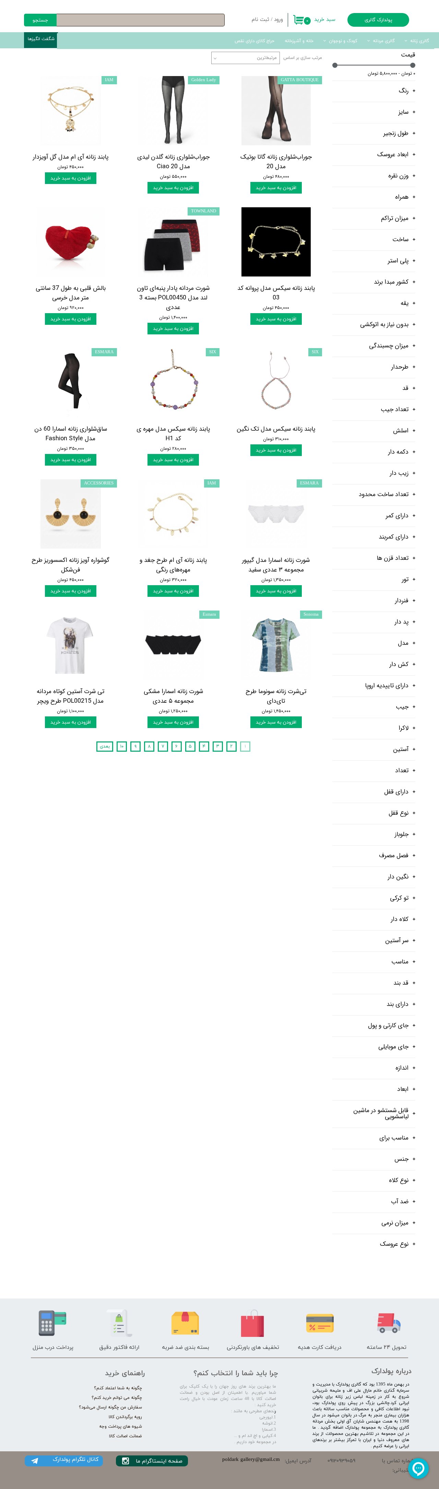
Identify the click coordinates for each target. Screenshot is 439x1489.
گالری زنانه (419, 41)
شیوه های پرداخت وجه (120, 1427)
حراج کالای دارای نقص (254, 41)
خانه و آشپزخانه (299, 41)
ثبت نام (260, 19)
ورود (278, 19)
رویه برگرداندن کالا (125, 1417)
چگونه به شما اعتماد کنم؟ (118, 1388)
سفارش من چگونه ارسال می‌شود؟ (110, 1407)
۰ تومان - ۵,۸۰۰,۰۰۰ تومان (391, 73)
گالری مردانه (384, 41)
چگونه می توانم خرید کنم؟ (117, 1398)
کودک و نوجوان (343, 41)
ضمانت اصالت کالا (125, 1436)
